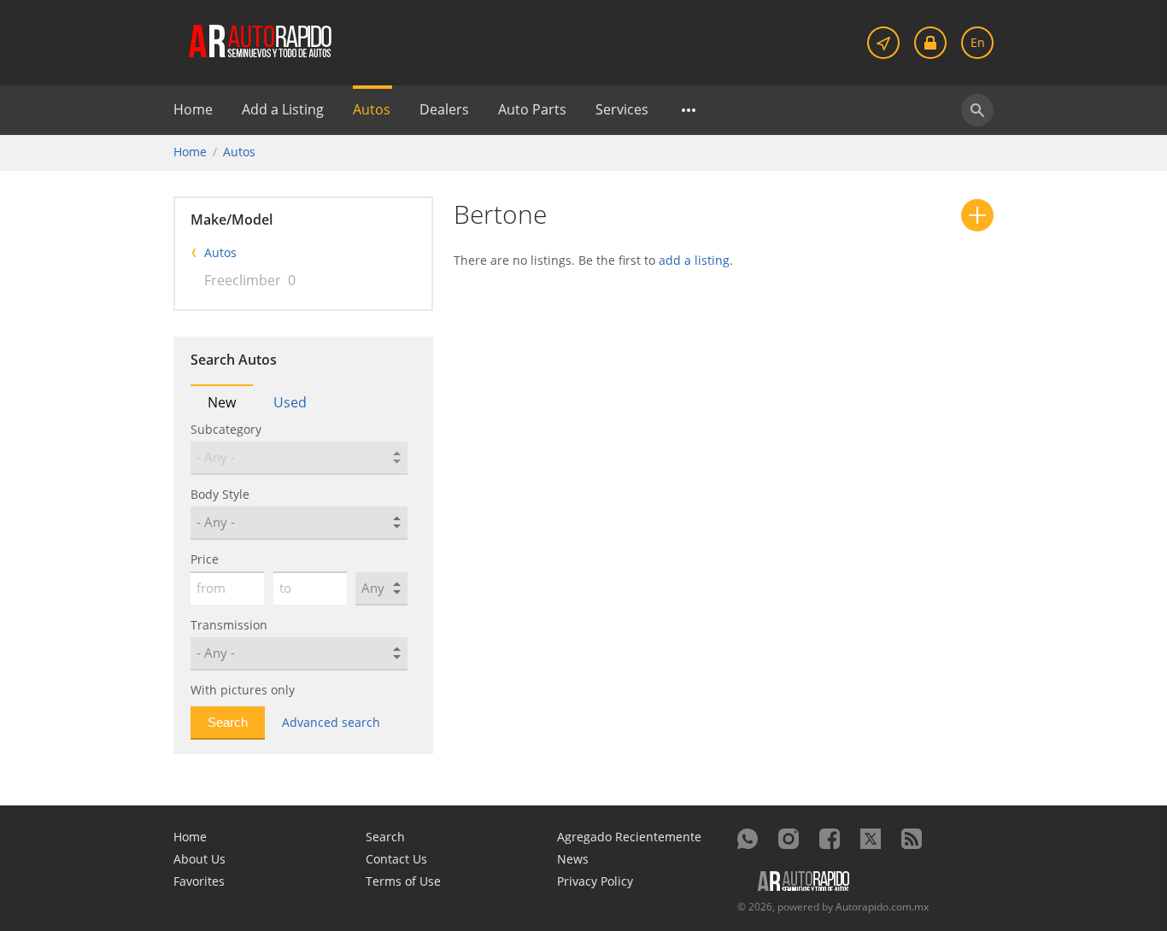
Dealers (444, 109)
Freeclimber (242, 280)
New (222, 402)
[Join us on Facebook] (829, 839)
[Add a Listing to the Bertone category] (977, 215)
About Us (199, 859)
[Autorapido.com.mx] (258, 40)
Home (193, 109)
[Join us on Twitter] (870, 839)
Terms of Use (403, 881)
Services (621, 109)
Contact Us (396, 859)
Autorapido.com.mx (882, 906)
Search (385, 837)
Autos (371, 109)
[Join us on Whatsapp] (747, 839)
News (573, 859)
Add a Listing (283, 109)
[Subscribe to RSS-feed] (911, 839)
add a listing (694, 260)
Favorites (199, 881)
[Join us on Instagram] (788, 839)
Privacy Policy (595, 881)
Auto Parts (532, 109)
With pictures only (243, 690)
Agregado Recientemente (629, 837)
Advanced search (331, 722)
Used (290, 402)
